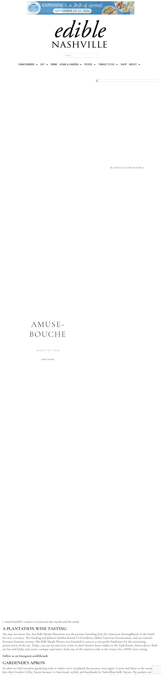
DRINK (54, 64)
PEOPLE (88, 64)
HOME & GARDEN (69, 64)
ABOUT (133, 64)
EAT (43, 64)
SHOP (124, 64)
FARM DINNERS (26, 64)
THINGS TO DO (106, 64)
